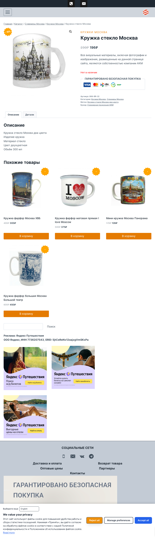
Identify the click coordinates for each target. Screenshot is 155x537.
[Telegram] (91, 456)
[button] (70, 31)
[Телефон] (63, 456)
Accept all (143, 520)
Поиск (51, 326)
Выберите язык (10, 509)
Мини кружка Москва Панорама (127, 218)
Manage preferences (118, 520)
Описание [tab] (13, 114)
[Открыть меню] (8, 12)
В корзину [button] (26, 236)
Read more (9, 532)
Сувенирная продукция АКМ (100, 105)
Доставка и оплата (47, 463)
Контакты (77, 473)
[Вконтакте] (82, 456)
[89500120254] (71, 3)
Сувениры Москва (115, 99)
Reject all (94, 520)
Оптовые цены (51, 468)
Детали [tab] (29, 114)
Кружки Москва (94, 32)
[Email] (73, 456)
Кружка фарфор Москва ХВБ (22, 218)
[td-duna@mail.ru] (83, 3)
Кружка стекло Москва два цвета (103, 102)
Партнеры (107, 468)
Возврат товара (110, 463)
